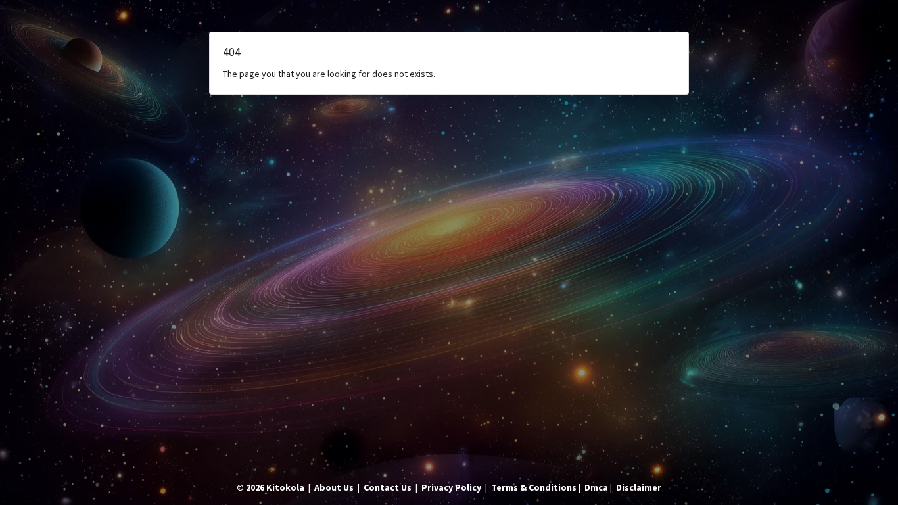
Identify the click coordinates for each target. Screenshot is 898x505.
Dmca (596, 487)
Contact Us (388, 487)
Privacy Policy (451, 487)
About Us (334, 487)
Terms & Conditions (534, 487)
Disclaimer (638, 487)
